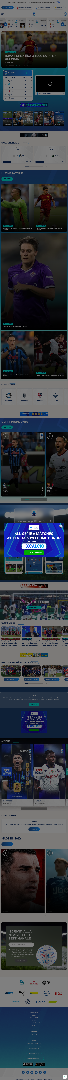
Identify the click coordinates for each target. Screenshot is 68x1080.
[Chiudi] (61, 526)
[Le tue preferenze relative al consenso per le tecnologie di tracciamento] (65, 1077)
